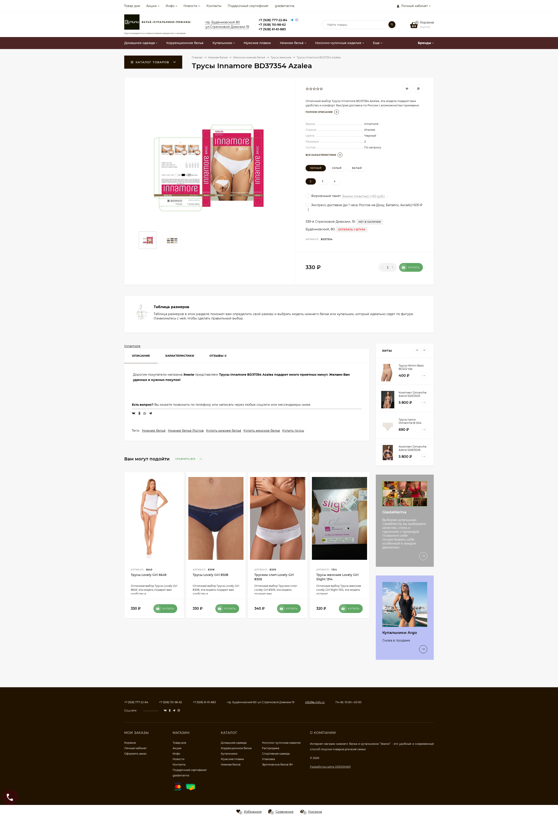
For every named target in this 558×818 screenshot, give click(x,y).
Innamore (132, 346)
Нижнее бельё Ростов (186, 431)
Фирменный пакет (325, 196)
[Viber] (296, 20)
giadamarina (284, 6)
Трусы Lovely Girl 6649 (149, 575)
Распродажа (270, 748)
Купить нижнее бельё (223, 431)
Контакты (213, 6)
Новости (190, 6)
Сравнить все (185, 459)
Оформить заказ (135, 753)
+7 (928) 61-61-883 (272, 29)
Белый (357, 168)
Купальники (229, 753)
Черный (316, 168)
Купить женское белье (261, 431)
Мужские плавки (232, 759)
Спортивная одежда (276, 753)
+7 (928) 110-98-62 (272, 25)
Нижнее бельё (154, 431)
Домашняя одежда (234, 742)
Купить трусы (293, 431)
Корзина (130, 742)
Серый (337, 168)
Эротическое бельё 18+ (277, 764)
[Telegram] (292, 20)
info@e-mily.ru (315, 702)
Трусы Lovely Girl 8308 (210, 575)
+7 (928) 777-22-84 (273, 20)
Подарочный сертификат (248, 6)
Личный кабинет (135, 748)
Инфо (170, 6)
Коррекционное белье (236, 748)
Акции (151, 6)
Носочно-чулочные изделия (281, 742)
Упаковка (268, 759)
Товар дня (132, 6)
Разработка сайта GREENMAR (330, 766)
